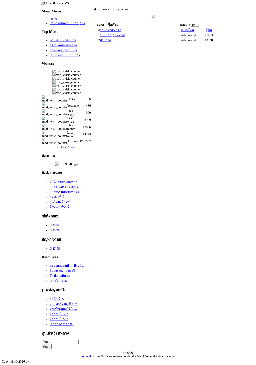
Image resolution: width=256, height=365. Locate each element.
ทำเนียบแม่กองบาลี (63, 40)
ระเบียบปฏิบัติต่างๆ (113, 35)
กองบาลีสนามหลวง (63, 45)
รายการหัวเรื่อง (110, 30)
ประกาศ (105, 40)
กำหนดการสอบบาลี (63, 50)
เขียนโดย (187, 30)
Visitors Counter (66, 147)
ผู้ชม (209, 30)
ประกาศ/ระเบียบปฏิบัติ (65, 55)
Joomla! (86, 356)
